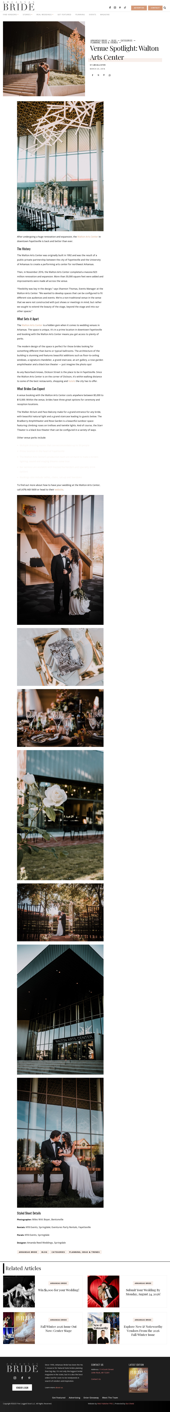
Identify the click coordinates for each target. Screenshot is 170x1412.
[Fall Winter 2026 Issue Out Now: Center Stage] (19, 1328)
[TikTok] (124, 7)
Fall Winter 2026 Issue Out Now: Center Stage (59, 1328)
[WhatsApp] (109, 75)
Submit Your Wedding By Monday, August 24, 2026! (143, 1292)
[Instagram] (115, 7)
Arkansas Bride (99, 41)
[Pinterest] (119, 7)
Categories (126, 41)
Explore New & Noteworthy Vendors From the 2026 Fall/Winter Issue (143, 1330)
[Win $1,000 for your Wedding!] (19, 1291)
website (59, 489)
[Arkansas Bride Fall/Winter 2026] (138, 1380)
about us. (59, 1387)
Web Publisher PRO (105, 1403)
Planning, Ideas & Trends (104, 43)
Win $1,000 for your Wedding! (58, 1290)
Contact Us (96, 1379)
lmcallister (99, 65)
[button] (165, 8)
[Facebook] (110, 7)
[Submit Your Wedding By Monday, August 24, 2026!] (103, 1291)
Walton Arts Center (87, 236)
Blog (114, 41)
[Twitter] (98, 75)
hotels (71, 381)
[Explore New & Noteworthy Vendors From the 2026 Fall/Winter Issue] (103, 1328)
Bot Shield (130, 1403)
